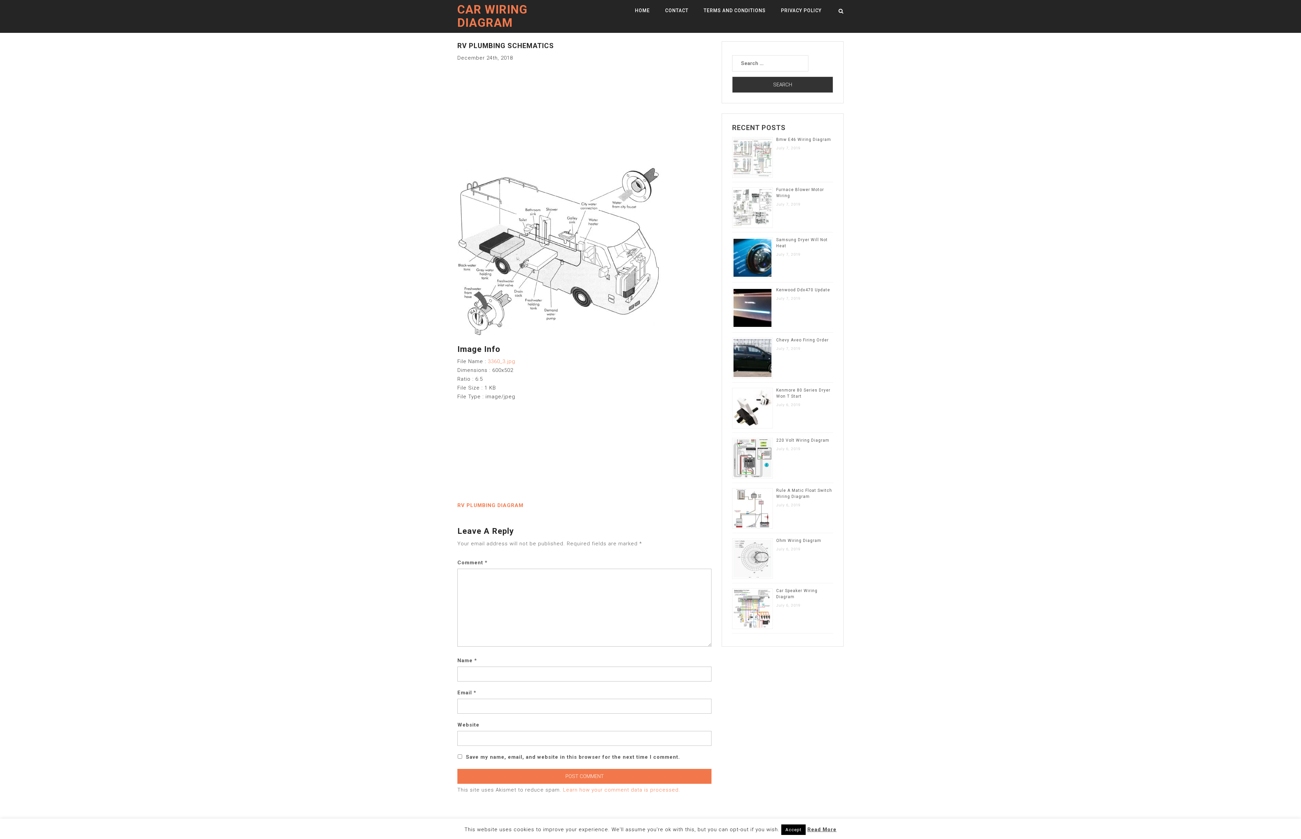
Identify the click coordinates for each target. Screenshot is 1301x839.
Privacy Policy (801, 10)
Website (468, 725)
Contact (676, 10)
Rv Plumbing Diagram (490, 505)
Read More (822, 829)
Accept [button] (793, 829)
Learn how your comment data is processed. (621, 790)
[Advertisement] (584, 109)
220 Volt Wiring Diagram (802, 440)
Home (642, 10)
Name (467, 660)
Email (466, 693)
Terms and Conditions (735, 10)
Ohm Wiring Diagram (798, 540)
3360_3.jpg (501, 361)
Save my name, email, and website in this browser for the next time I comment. (573, 757)
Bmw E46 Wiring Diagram (803, 139)
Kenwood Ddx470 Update (803, 290)
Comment (472, 563)
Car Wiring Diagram (492, 16)
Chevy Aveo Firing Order (802, 340)
